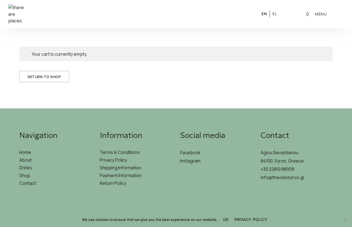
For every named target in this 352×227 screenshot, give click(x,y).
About (25, 160)
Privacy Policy (113, 160)
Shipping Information (120, 168)
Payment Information (121, 175)
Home (25, 152)
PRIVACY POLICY (251, 219)
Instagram (190, 161)
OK (226, 219)
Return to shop (44, 76)
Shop (24, 175)
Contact (27, 183)
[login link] (288, 13)
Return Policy (113, 183)
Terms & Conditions (120, 152)
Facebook (190, 152)
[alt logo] (176, 14)
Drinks (25, 168)
